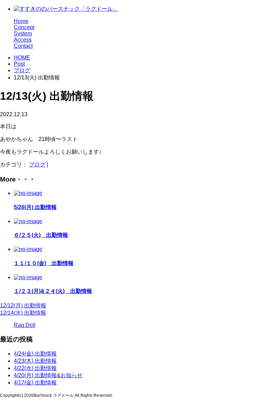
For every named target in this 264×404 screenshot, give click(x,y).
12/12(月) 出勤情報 (23, 305)
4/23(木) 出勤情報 (35, 361)
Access (23, 40)
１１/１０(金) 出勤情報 (44, 263)
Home (21, 21)
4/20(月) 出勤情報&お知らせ (48, 375)
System (23, 33)
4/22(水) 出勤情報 (35, 368)
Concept (24, 27)
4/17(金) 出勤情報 (35, 382)
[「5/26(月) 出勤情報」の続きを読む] (28, 193)
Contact (23, 46)
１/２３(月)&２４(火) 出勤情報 (53, 291)
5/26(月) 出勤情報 (35, 207)
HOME (22, 58)
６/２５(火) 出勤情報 (41, 235)
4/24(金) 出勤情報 (35, 354)
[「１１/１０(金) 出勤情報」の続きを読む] (28, 249)
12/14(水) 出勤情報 (23, 313)
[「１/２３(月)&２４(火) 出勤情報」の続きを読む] (28, 277)
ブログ (22, 70)
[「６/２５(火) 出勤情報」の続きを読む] (28, 221)
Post (19, 64)
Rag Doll (24, 325)
